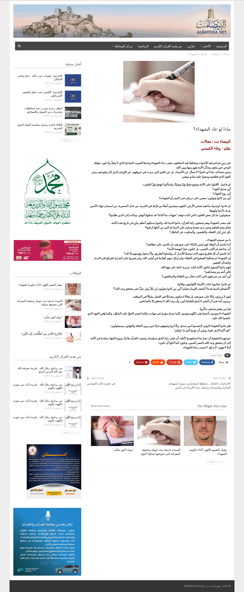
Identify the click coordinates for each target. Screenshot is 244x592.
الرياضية (143, 46)
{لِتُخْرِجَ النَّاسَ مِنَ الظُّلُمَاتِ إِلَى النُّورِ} (41, 333)
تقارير (191, 46)
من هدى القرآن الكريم (168, 46)
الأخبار (207, 46)
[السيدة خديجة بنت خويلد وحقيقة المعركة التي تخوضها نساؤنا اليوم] (158, 431)
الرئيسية (221, 46)
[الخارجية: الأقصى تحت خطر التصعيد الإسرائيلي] (73, 97)
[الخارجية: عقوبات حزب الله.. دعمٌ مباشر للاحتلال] (73, 80)
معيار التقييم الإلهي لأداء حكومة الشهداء (40, 284)
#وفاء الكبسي (216, 355)
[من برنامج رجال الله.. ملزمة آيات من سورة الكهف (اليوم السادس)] (73, 389)
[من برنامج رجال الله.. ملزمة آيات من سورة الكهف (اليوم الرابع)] (73, 422)
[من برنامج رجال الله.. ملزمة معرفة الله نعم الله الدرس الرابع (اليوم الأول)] (73, 373)
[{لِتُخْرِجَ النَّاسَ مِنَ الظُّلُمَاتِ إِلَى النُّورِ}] (73, 338)
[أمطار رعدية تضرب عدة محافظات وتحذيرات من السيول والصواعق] (73, 113)
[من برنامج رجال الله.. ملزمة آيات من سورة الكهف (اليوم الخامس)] (73, 405)
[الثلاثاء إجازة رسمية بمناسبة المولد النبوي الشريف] (73, 129)
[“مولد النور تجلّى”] (112, 431)
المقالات (221, 418)
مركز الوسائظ (123, 46)
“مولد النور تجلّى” (52, 317)
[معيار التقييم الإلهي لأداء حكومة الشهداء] (205, 431)
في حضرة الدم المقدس (101, 383)
